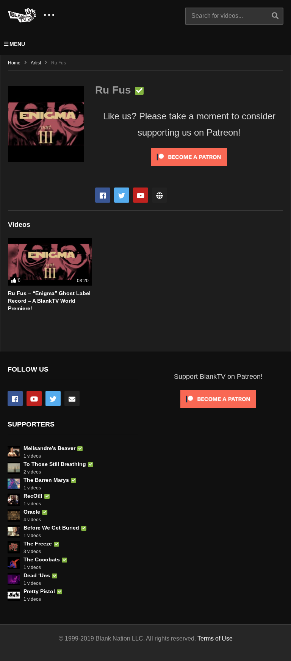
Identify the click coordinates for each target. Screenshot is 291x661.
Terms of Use (215, 638)
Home (14, 63)
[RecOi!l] (14, 500)
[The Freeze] (14, 547)
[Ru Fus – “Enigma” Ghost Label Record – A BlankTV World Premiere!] (50, 262)
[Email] (72, 398)
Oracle (31, 512)
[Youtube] (140, 195)
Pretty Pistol (39, 591)
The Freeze (37, 544)
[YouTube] (34, 398)
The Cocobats (41, 559)
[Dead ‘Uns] (14, 579)
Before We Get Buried (51, 528)
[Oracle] (14, 515)
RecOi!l (32, 496)
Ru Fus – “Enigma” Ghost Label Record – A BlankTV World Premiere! (49, 301)
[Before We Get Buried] (14, 531)
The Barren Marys (46, 480)
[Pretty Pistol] (14, 595)
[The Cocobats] (14, 563)
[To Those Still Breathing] (14, 468)
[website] (159, 195)
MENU (17, 44)
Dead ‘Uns (36, 575)
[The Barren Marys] (14, 484)
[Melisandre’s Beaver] (14, 452)
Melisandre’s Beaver (49, 448)
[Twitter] (121, 195)
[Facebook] (102, 195)
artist (36, 63)
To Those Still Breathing (54, 464)
